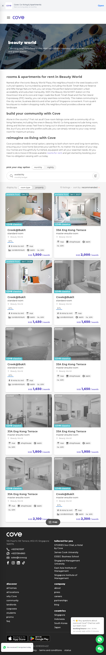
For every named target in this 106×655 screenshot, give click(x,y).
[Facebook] (8, 562)
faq (8, 621)
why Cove (11, 596)
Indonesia (59, 619)
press (57, 592)
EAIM (32, 250)
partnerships (61, 600)
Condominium (18, 250)
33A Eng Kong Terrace (71, 230)
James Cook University (66, 552)
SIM (42, 250)
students (11, 613)
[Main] (18, 17)
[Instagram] (13, 562)
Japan (57, 627)
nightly (50, 167)
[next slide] (49, 209)
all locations (12, 592)
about (57, 588)
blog (56, 604)
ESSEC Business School (66, 556)
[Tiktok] (23, 562)
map (54, 522)
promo (10, 617)
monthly (38, 167)
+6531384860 (18, 553)
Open (101, 5)
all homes (11, 588)
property (39, 187)
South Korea (60, 623)
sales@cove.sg (19, 557)
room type (25, 187)
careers (58, 596)
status (67, 650)
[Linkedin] (18, 562)
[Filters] (95, 176)
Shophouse (74, 242)
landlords (11, 604)
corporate (11, 609)
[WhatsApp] (100, 639)
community (12, 600)
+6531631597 (17, 549)
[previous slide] (8, 209)
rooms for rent (54, 153)
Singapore (59, 615)
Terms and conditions (50, 650)
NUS (31, 246)
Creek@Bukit (16, 230)
